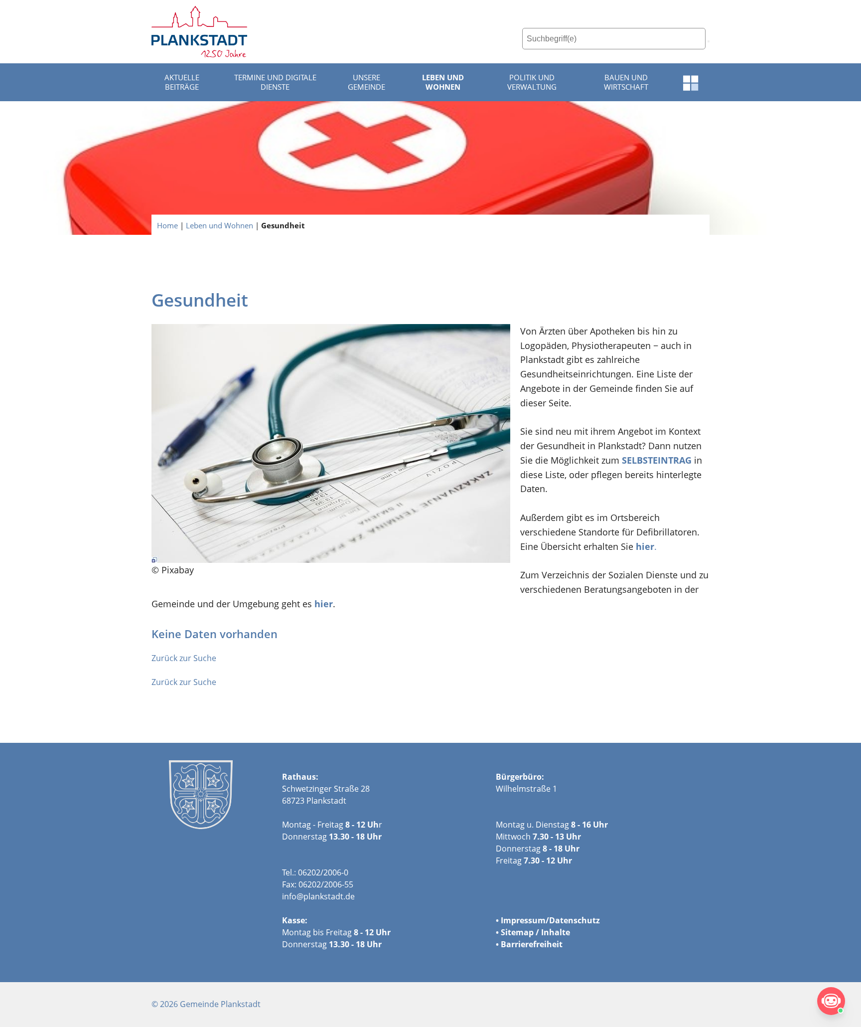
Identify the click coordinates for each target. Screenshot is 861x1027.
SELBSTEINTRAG (655, 460)
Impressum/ (525, 920)
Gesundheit (283, 225)
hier (323, 604)
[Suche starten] (709, 41)
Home (167, 225)
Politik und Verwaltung (532, 82)
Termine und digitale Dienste (275, 82)
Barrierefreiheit (532, 944)
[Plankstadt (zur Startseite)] (199, 31)
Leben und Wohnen (443, 82)
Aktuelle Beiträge (181, 82)
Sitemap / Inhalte (535, 932)
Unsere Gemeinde (366, 82)
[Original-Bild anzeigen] (330, 443)
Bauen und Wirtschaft (626, 82)
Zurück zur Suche (183, 658)
